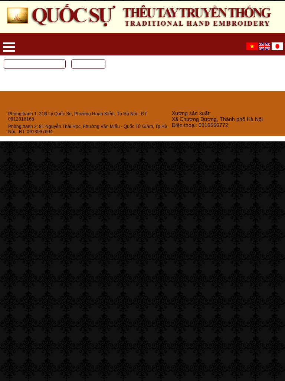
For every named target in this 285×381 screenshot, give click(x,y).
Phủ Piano (14, 78)
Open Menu (9, 47)
